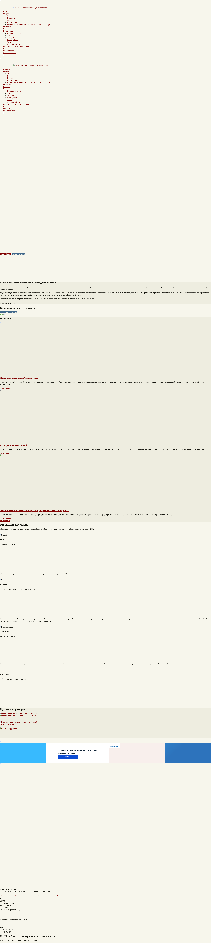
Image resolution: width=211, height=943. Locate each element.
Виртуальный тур (13, 44)
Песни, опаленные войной (13, 445)
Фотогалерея (8, 51)
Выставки (7, 27)
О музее (6, 14)
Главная (6, 11)
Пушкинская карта (14, 33)
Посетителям (8, 31)
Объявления (11, 35)
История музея (12, 16)
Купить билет (5, 254)
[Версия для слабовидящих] (3, 55)
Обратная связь (9, 53)
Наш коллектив (13, 22)
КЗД (5, 49)
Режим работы (12, 40)
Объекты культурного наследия (16, 46)
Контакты (10, 20)
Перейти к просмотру (8, 312)
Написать (68, 756)
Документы (11, 18)
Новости (6, 29)
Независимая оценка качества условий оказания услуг (28, 25)
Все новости (5, 521)
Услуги (9, 42)
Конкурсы (10, 38)
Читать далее (5, 388)
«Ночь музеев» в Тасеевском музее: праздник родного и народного (34, 510)
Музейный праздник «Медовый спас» (19, 378)
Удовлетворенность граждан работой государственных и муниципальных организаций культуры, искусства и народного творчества (40, 895)
